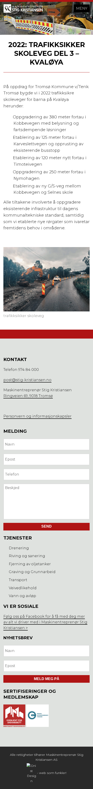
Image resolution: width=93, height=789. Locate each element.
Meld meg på (46, 679)
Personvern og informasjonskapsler (37, 416)
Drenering (19, 548)
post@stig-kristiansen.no (27, 380)
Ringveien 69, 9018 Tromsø (28, 396)
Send (46, 526)
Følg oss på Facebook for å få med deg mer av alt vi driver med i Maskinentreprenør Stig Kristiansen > (45, 622)
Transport (18, 580)
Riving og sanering (27, 556)
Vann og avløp (22, 596)
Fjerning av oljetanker (30, 564)
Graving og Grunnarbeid (32, 572)
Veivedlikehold (23, 588)
